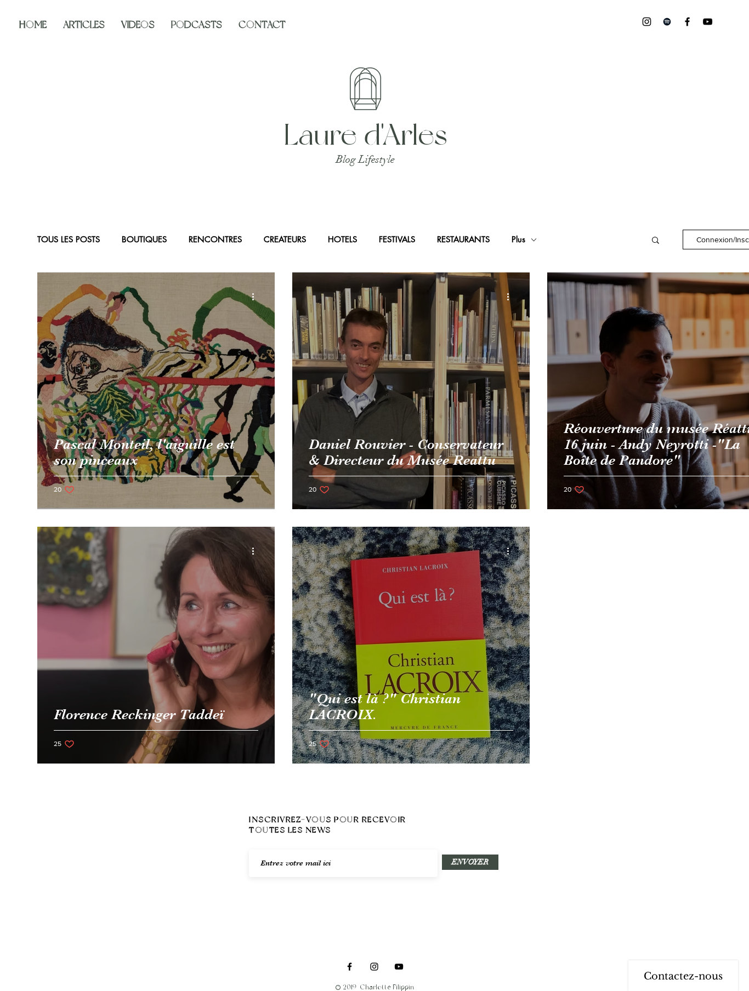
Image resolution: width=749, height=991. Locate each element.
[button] (655, 241)
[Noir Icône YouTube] (707, 21)
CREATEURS (285, 239)
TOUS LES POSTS (68, 239)
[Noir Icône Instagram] (646, 21)
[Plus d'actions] (256, 296)
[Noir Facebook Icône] (687, 21)
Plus (518, 239)
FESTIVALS (397, 239)
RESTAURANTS (463, 239)
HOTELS (342, 239)
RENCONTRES (215, 239)
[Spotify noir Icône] (667, 21)
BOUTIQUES (144, 239)
